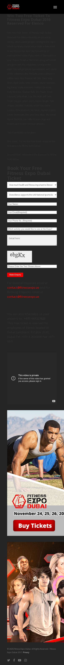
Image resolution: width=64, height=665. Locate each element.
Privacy (26, 652)
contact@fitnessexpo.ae (23, 287)
